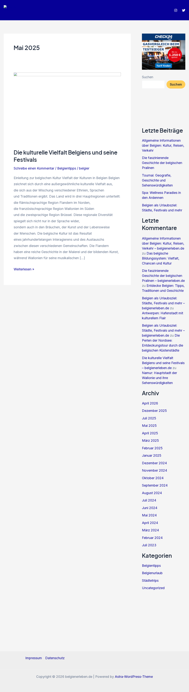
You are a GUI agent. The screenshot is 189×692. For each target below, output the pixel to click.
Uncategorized (153, 588)
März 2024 (150, 530)
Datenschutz (55, 658)
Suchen (147, 77)
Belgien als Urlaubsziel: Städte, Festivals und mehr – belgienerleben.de (163, 303)
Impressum (33, 658)
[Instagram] (175, 10)
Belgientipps (66, 168)
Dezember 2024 (154, 463)
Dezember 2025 (154, 411)
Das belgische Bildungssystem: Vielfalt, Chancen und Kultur (160, 258)
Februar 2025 (152, 448)
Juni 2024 (149, 508)
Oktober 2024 (153, 478)
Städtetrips (150, 580)
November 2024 (154, 470)
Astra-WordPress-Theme (134, 677)
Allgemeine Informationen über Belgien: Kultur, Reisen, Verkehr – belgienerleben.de (163, 243)
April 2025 (150, 433)
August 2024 (152, 493)
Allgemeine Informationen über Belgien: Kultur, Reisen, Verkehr (163, 145)
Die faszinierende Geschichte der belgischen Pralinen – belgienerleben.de (163, 276)
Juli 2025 (149, 418)
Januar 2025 (151, 455)
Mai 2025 (149, 426)
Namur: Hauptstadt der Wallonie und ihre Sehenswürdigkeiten (159, 378)
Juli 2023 (149, 545)
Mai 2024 (149, 515)
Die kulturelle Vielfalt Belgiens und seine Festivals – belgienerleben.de (163, 363)
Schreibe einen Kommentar (34, 168)
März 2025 (150, 440)
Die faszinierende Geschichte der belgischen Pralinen (162, 163)
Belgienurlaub (152, 573)
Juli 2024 (149, 500)
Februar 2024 (152, 538)
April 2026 (150, 403)
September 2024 (155, 485)
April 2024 (150, 523)
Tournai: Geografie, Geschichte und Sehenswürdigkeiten (157, 180)
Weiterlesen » (24, 269)
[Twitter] (183, 10)
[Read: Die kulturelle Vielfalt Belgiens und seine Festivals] (67, 108)
